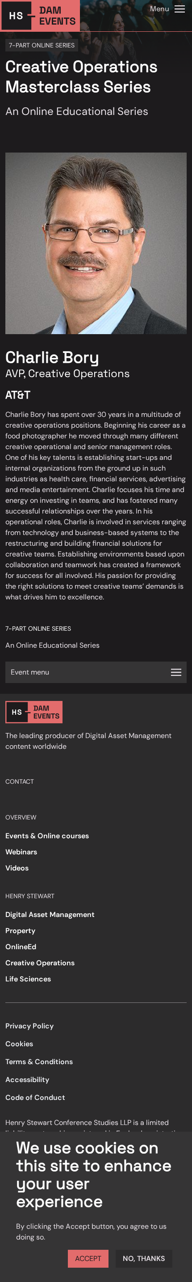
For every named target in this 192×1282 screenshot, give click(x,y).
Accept (88, 1258)
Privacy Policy (29, 1026)
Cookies (19, 1044)
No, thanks (144, 1258)
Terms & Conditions (39, 1061)
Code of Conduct (35, 1097)
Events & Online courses (47, 836)
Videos (17, 868)
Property (20, 930)
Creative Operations (40, 963)
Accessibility (27, 1079)
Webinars (21, 852)
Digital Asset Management (50, 914)
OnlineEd (20, 946)
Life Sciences (28, 979)
